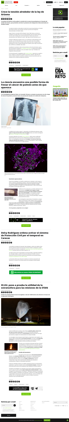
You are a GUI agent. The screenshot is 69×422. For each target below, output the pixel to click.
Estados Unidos (25, 65)
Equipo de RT (62, 5)
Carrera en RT (32, 408)
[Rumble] (56, 2)
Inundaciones (12, 268)
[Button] (44, 2)
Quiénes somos (32, 402)
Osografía (56, 86)
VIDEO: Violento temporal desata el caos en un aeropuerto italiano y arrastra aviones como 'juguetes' (59, 46)
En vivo (16, 2)
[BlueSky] (61, 2)
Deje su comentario (26, 74)
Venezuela (17, 268)
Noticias (6, 5)
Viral (16, 5)
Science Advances (25, 136)
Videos (20, 405)
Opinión (38, 5)
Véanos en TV (49, 2)
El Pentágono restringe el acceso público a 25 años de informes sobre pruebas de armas (10, 352)
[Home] (2, 2)
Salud (33, 216)
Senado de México (28, 53)
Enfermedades (16, 216)
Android (43, 402)
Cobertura (32, 407)
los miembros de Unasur (26, 48)
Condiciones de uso (33, 410)
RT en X (8, 415)
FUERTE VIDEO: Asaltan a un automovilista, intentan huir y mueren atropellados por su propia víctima (60, 41)
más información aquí (38, 420)
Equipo (31, 405)
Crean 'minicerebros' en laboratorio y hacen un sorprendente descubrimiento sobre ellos (10, 199)
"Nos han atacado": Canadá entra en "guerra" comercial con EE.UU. (60, 37)
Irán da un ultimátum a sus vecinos (59, 29)
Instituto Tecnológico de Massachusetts (18, 134)
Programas (26, 5)
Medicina (29, 216)
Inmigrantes (11, 65)
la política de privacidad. (60, 58)
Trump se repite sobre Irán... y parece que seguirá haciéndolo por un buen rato (60, 99)
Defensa (11, 384)
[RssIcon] (67, 405)
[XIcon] (57, 2)
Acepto (58, 58)
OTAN (27, 384)
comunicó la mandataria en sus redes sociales (18, 256)
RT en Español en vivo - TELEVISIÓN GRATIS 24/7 (58, 18)
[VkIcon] (54, 2)
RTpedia (20, 408)
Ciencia (11, 216)
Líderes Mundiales (22, 410)
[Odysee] (58, 405)
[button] (60, 12)
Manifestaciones (18, 65)
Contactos (32, 404)
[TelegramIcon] (59, 2)
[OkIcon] (62, 2)
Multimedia (49, 5)
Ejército (16, 384)
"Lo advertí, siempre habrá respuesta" (60, 33)
